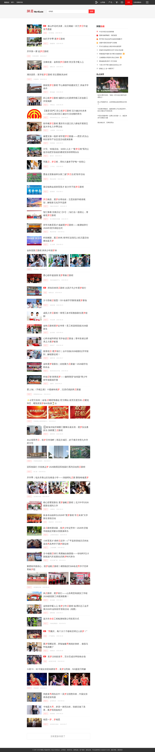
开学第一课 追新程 (38, 51)
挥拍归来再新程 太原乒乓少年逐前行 (66, 287)
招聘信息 (75, 750)
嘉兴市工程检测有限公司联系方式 (61, 618)
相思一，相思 (51, 719)
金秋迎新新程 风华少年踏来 (42, 250)
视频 (45, 33)
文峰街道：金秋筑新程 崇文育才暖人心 (63, 62)
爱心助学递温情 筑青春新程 (58, 275)
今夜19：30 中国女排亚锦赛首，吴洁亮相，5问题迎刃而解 (56, 669)
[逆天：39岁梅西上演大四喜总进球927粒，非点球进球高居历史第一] (112, 85)
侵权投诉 (120, 750)
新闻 (29, 56)
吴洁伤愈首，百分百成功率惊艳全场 (66, 656)
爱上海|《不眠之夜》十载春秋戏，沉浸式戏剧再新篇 (54, 389)
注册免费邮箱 (137, 2)
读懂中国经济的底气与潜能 (108, 43)
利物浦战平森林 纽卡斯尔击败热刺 (110, 54)
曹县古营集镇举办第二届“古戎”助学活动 (64, 174)
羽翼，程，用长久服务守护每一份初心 (64, 161)
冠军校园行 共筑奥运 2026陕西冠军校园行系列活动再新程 (56, 466)
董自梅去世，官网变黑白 (106, 122)
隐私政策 (88, 750)
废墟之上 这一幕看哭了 (106, 68)
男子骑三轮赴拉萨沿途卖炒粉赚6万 (110, 39)
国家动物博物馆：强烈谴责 (108, 35)
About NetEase (55, 750)
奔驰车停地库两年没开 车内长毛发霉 (111, 50)
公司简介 (63, 750)
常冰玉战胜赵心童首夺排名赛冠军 (110, 46)
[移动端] (96, 2)
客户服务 (82, 750)
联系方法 (69, 750)
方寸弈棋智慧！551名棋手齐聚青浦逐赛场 (65, 300)
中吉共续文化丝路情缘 (106, 32)
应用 (12, 2)
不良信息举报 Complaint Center (101, 750)
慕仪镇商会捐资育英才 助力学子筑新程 (63, 186)
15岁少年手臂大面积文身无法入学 (110, 65)
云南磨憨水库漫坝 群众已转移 (109, 57)
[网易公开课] (103, 2)
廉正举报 (113, 750)
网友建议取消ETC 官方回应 (108, 61)
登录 (128, 2)
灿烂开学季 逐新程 (54, 38)
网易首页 (6, 2)
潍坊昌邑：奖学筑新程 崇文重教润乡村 (47, 74)
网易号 (46, 43)
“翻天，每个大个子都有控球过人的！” (67, 631)
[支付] (117, 2)
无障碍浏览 (19, 2)
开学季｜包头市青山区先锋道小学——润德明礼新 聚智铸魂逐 (58, 477)
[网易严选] (110, 2)
